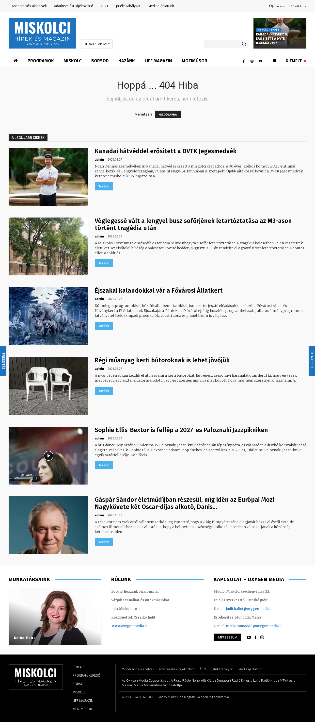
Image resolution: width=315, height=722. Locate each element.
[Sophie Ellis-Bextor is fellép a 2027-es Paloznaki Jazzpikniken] (48, 456)
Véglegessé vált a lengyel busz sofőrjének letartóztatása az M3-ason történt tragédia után (193, 224)
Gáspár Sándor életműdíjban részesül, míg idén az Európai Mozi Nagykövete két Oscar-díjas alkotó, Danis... (184, 503)
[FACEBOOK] (255, 637)
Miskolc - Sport (268, 29)
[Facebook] (244, 61)
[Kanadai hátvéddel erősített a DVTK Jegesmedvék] (48, 177)
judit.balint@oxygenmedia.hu (250, 609)
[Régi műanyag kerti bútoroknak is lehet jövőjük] (48, 386)
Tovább (103, 186)
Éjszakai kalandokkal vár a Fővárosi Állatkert (159, 290)
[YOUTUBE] (249, 637)
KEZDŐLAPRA (167, 114)
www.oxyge (121, 626)
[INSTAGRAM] (262, 637)
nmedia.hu (140, 626)
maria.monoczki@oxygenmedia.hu (255, 626)
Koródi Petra (24, 638)
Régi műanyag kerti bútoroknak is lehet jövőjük (162, 360)
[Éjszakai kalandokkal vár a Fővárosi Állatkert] (48, 316)
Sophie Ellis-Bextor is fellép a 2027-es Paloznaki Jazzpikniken (181, 430)
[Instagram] (252, 61)
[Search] (244, 44)
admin (99, 159)
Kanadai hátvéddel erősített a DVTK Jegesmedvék (272, 39)
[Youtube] (260, 61)
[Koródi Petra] (55, 616)
